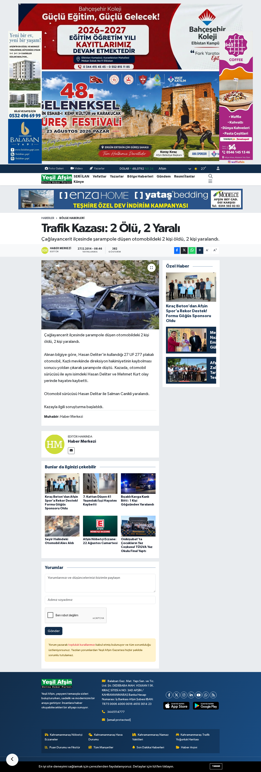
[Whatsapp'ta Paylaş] (192, 250)
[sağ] (236, 97)
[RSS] (213, 695)
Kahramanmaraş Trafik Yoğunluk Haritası (193, 737)
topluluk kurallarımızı (82, 644)
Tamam (216, 766)
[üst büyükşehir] (130, 82)
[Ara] (211, 176)
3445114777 (116, 711)
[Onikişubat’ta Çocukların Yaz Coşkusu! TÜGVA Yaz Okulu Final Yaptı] (138, 526)
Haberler (47, 218)
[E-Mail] (71, 450)
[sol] (25, 97)
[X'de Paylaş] (184, 250)
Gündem (164, 176)
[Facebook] (169, 695)
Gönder (54, 631)
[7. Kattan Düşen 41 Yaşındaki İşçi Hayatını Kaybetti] (100, 483)
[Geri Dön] (12, 760)
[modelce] (130, 199)
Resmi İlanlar (184, 176)
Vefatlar (99, 176)
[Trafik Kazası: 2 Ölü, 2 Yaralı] (100, 294)
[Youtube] (198, 695)
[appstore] (176, 706)
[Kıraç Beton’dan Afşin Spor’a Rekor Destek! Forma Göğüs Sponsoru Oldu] (62, 483)
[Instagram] (183, 695)
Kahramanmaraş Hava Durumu (105, 737)
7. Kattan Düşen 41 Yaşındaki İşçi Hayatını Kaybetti (100, 500)
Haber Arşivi (189, 747)
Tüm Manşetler (103, 747)
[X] (176, 695)
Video (79, 168)
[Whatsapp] (205, 695)
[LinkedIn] (191, 695)
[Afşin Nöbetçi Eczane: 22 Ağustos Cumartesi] (100, 526)
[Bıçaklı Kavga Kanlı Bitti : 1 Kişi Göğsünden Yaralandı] (138, 483)
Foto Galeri (56, 168)
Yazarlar (99, 168)
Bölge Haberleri (140, 176)
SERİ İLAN (81, 176)
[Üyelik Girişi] (216, 168)
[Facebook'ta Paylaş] (177, 250)
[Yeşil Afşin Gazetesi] (56, 179)
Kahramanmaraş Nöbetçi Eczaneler (64, 737)
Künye (79, 181)
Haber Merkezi (82, 441)
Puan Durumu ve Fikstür (65, 747)
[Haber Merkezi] (54, 444)
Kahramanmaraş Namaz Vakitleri (150, 737)
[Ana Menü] (210, 181)
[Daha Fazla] (200, 250)
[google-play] (206, 706)
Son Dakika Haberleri (150, 747)
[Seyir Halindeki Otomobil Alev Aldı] (62, 526)
